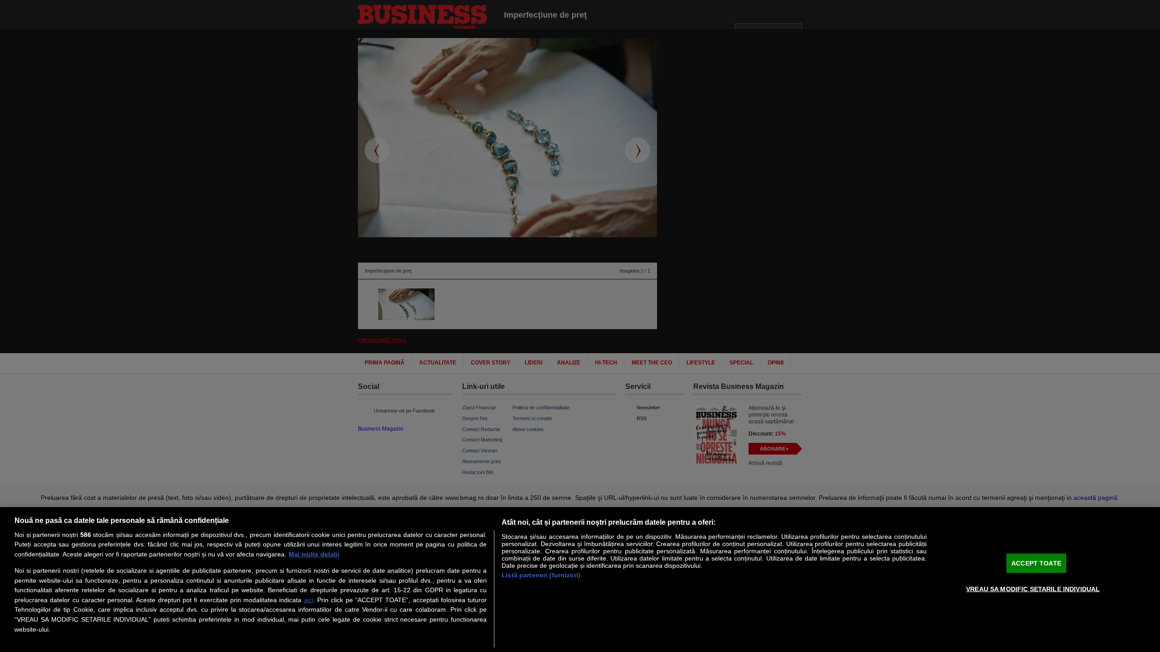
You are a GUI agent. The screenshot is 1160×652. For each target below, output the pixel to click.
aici (308, 600)
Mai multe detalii (314, 554)
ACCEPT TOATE (1036, 562)
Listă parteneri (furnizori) (541, 575)
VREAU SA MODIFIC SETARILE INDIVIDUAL (1033, 588)
